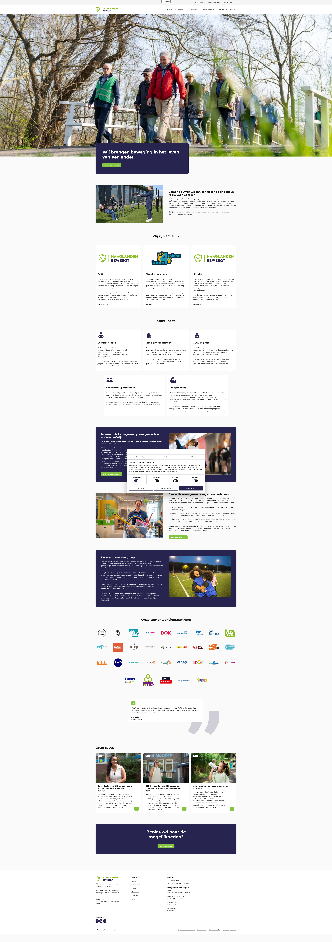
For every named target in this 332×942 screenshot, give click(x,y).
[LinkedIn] (100, 921)
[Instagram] (104, 921)
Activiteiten (179, 9)
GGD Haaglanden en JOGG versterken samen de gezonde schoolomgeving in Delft (163, 788)
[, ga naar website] (102, 633)
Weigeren (141, 488)
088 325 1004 (174, 880)
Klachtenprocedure (229, 930)
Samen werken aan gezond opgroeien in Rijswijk (210, 787)
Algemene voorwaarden (186, 930)
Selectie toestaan (166, 488)
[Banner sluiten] (202, 452)
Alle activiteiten (200, 2)
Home (169, 9)
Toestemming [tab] (140, 457)
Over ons (221, 9)
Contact (233, 9)
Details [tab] (166, 456)
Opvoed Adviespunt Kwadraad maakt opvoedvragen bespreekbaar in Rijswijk (115, 788)
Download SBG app (228, 2)
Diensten (193, 9)
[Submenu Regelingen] (214, 9)
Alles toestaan (190, 488)
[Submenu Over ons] (226, 9)
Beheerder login (214, 2)
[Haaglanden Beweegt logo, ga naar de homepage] (107, 9)
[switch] (156, 481)
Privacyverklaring (215, 930)
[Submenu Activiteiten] (186, 9)
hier (109, 893)
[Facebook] (97, 921)
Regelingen (207, 9)
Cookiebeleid (201, 930)
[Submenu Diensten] (199, 9)
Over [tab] (191, 456)
